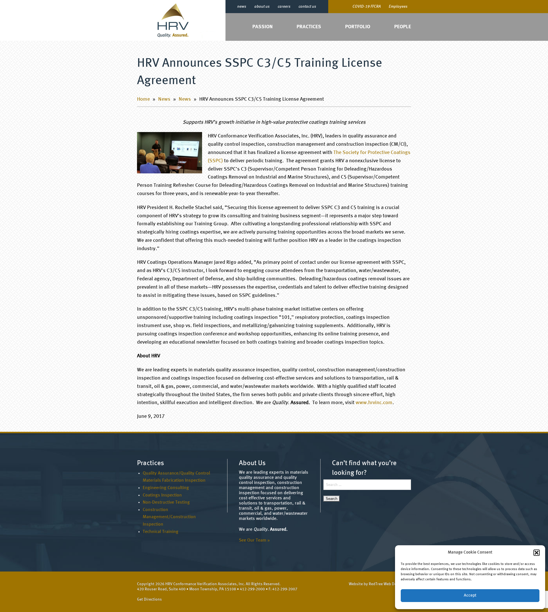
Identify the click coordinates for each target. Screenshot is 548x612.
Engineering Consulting (166, 488)
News (164, 99)
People (402, 26)
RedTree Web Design (386, 584)
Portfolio (357, 26)
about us (262, 7)
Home (143, 99)
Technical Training (160, 532)
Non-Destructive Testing (166, 502)
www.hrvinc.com (374, 402)
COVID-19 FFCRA (366, 7)
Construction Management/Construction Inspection (169, 517)
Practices (309, 26)
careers (284, 7)
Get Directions (149, 599)
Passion (262, 26)
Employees (398, 7)
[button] (536, 553)
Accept (470, 595)
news (241, 7)
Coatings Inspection (162, 495)
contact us (307, 7)
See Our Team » (254, 540)
